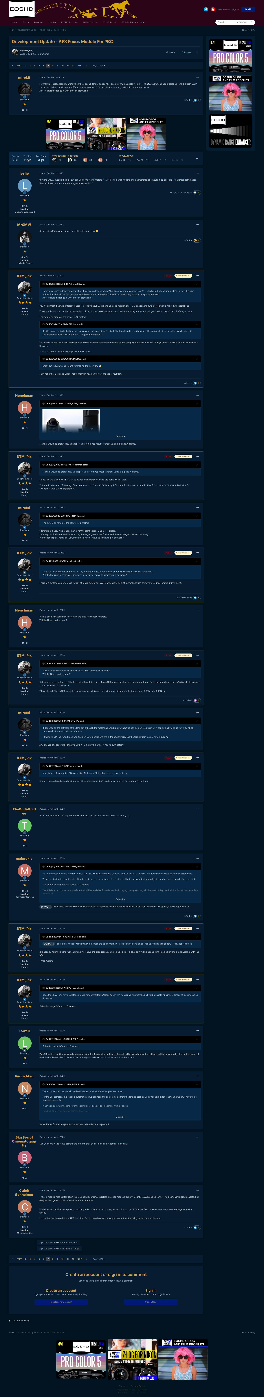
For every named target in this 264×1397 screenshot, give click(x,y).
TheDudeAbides (24, 811)
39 (25, 1178)
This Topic (243, 22)
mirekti (24, 77)
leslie (24, 173)
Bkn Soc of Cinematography (24, 1141)
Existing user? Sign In (228, 9)
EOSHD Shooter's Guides (134, 22)
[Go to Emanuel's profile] (70, 160)
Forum (26, 22)
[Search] (251, 22)
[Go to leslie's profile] (25, 186)
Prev (19, 65)
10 (62, 65)
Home (14, 22)
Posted (51, 77)
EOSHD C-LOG (90, 22)
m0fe (172, 192)
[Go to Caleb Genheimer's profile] (25, 1207)
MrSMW (24, 225)
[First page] (13, 66)
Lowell (76, 988)
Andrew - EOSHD (52, 1242)
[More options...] (198, 77)
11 (68, 65)
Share (171, 52)
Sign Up (248, 9)
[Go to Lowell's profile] (25, 1043)
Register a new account (61, 1302)
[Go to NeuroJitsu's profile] (25, 1088)
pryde (189, 192)
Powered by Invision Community (132, 1392)
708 (26, 1227)
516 (26, 891)
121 (26, 428)
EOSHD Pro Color (69, 22)
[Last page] (86, 66)
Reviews (38, 22)
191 (26, 110)
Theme (123, 1386)
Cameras (44, 54)
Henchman (24, 395)
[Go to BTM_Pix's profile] (15, 52)
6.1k (26, 308)
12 (73, 65)
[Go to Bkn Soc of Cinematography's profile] (25, 1157)
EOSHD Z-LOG (109, 22)
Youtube (52, 22)
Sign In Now (151, 1302)
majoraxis (188, 383)
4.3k (25, 257)
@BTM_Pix (46, 907)
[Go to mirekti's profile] (25, 90)
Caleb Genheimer (24, 1192)
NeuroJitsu (187, 700)
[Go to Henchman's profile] (85, 160)
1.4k (26, 206)
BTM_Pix (27, 50)
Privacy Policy (138, 1386)
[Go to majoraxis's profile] (100, 160)
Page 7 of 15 (98, 65)
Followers (186, 52)
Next (79, 65)
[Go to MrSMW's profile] (25, 237)
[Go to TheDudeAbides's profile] (25, 826)
